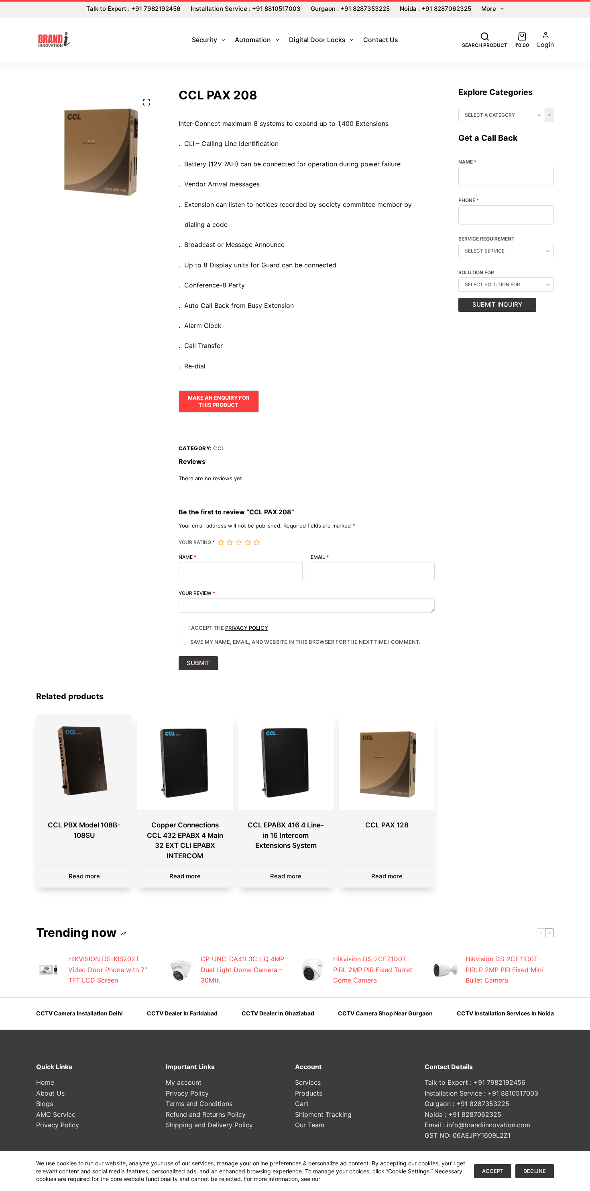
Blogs (44, 1104)
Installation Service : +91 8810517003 (246, 8)
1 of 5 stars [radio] (221, 542)
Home (45, 1082)
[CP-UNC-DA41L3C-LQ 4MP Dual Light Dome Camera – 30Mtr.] (181, 970)
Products (308, 1093)
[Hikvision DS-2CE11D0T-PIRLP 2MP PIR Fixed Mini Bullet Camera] (445, 970)
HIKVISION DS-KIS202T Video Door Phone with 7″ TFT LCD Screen (107, 969)
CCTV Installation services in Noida (505, 1013)
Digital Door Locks (317, 40)
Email (320, 557)
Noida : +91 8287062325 (435, 8)
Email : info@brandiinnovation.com (477, 1125)
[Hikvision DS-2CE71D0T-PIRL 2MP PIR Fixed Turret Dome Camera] (313, 970)
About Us (50, 1093)
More (488, 8)
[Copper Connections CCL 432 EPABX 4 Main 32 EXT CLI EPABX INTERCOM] (185, 762)
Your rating (197, 542)
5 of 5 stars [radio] (256, 542)
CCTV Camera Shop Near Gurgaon (385, 1013)
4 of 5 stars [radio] (247, 542)
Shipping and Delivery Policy (209, 1125)
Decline (534, 1171)
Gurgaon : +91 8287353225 (350, 8)
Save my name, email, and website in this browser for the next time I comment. (305, 642)
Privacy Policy (246, 628)
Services (308, 1082)
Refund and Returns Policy (206, 1114)
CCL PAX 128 (387, 825)
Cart (302, 1104)
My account (183, 1082)
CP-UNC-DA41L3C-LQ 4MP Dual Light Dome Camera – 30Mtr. (242, 969)
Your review (197, 593)
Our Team (309, 1125)
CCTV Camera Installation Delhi (79, 1013)
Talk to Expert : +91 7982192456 (133, 8)
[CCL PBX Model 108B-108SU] (84, 762)
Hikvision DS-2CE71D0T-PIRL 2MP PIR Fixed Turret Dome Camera (372, 969)
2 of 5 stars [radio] (229, 542)
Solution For (476, 272)
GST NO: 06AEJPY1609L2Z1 (468, 1135)
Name (187, 557)
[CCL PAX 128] (387, 762)
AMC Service (55, 1114)
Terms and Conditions (199, 1104)
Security (204, 40)
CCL (219, 448)
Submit (198, 663)
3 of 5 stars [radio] (238, 542)
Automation (253, 40)
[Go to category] (549, 115)
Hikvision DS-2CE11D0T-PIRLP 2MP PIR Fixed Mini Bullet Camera (504, 969)
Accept (492, 1171)
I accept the (228, 628)
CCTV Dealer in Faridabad (182, 1013)
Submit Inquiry (497, 304)
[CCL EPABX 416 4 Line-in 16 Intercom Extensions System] (286, 762)
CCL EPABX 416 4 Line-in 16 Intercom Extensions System (286, 835)
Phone (468, 200)
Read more (84, 876)
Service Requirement (486, 239)
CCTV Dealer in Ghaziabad (278, 1013)
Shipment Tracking (323, 1114)
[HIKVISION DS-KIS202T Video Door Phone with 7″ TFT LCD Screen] (48, 970)
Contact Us (380, 40)
